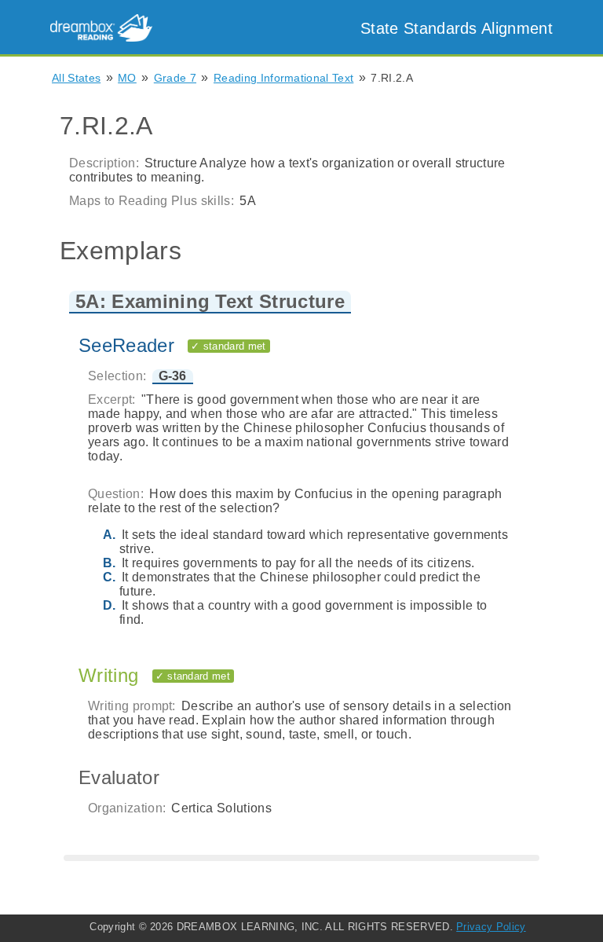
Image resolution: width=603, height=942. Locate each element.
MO (127, 77)
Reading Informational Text (283, 77)
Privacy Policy (490, 927)
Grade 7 (175, 77)
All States (76, 77)
